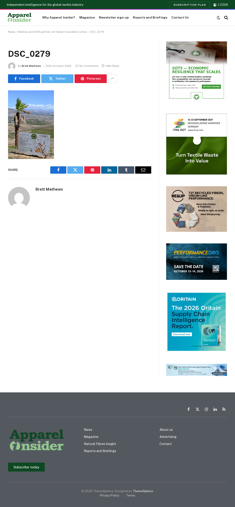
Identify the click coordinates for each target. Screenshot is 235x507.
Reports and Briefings (150, 17)
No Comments (89, 65)
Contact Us (180, 17)
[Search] (225, 17)
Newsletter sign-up (114, 17)
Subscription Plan (189, 4)
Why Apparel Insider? (58, 17)
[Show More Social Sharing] (112, 78)
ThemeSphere (143, 491)
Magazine (87, 17)
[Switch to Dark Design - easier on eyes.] (218, 17)
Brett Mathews (31, 65)
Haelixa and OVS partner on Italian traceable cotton (53, 31)
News (11, 31)
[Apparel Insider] (19, 18)
